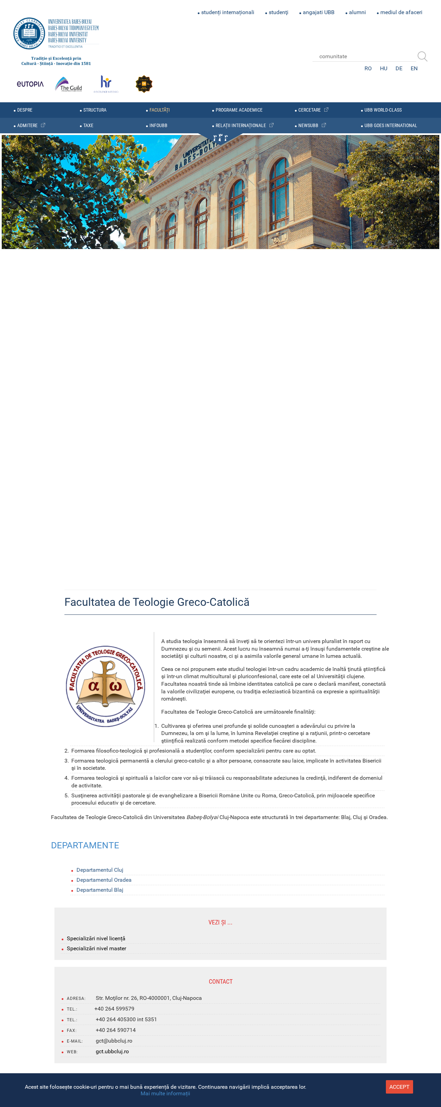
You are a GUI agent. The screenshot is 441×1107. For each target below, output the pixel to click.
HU (383, 68)
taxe (88, 125)
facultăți (160, 110)
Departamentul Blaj (99, 890)
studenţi (278, 12)
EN (414, 68)
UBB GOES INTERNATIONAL (391, 125)
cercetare (309, 110)
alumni (357, 12)
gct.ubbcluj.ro (112, 1051)
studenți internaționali (227, 12)
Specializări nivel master (96, 948)
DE (399, 68)
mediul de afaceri (401, 12)
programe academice (239, 110)
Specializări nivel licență (96, 938)
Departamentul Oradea (104, 880)
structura (94, 110)
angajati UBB (319, 12)
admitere (27, 125)
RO (368, 68)
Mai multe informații (165, 1093)
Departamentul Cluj (99, 870)
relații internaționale (241, 125)
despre (24, 110)
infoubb (158, 125)
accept (399, 1087)
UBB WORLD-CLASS (383, 110)
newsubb (308, 125)
